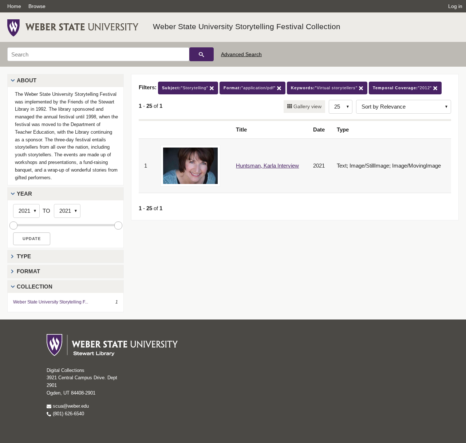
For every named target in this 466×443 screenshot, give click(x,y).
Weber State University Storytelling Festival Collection (246, 26)
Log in (455, 6)
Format (28, 271)
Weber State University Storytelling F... (50, 302)
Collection (34, 286)
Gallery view (306, 106)
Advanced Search (241, 54)
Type (24, 256)
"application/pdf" (250, 88)
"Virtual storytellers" (325, 88)
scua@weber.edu (70, 406)
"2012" (403, 88)
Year (24, 194)
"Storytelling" (186, 88)
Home (14, 6)
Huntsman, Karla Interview (267, 165)
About (26, 80)
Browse (37, 6)
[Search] (201, 54)
